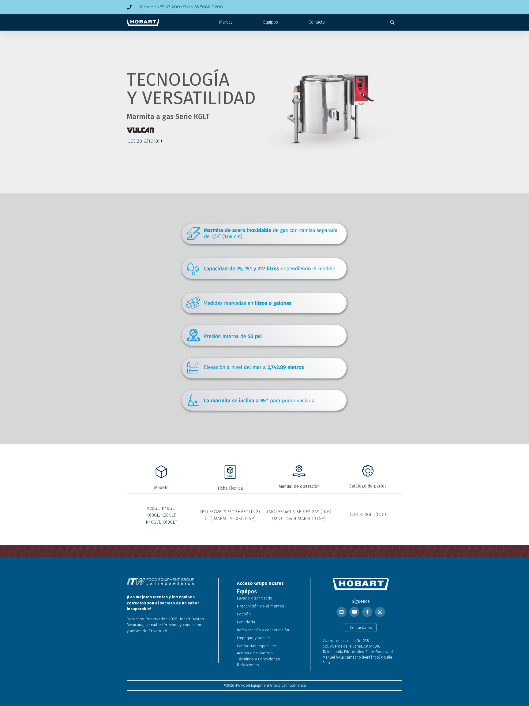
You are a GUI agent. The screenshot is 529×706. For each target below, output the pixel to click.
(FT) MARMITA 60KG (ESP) (230, 518)
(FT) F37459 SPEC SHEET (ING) (230, 511)
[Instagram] (380, 612)
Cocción (244, 614)
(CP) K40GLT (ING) (368, 514)
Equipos (270, 22)
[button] (392, 22)
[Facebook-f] (367, 612)
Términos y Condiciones (258, 659)
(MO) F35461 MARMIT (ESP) (299, 518)
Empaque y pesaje (253, 638)
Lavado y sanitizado (254, 598)
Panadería (246, 622)
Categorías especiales (257, 646)
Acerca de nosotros (255, 653)
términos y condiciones (183, 624)
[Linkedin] (341, 612)
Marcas (226, 22)
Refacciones (248, 665)
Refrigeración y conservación (263, 630)
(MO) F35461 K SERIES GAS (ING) (299, 511)
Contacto (317, 22)
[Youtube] (354, 612)
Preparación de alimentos (260, 606)
